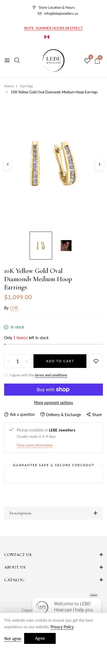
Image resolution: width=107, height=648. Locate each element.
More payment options (53, 402)
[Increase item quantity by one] (26, 361)
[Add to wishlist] (96, 361)
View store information (35, 445)
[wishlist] (87, 61)
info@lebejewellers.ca (61, 13)
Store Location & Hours (57, 7)
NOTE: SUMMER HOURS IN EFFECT (53, 28)
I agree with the (38, 375)
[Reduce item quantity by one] (8, 361)
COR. (14, 308)
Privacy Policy (62, 626)
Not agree (12, 638)
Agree (40, 638)
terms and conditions (51, 375)
